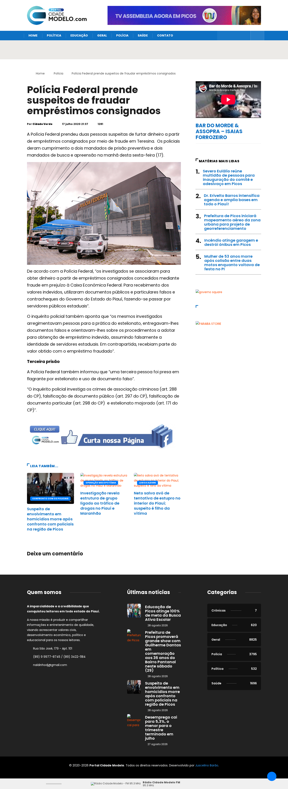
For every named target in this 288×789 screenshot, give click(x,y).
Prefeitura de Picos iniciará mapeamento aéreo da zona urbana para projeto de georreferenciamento (232, 222)
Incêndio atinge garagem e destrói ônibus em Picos (231, 242)
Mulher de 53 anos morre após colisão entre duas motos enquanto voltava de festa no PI (232, 263)
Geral (102, 35)
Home (33, 35)
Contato (165, 35)
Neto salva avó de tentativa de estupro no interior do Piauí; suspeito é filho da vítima (157, 503)
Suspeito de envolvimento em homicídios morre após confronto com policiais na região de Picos (50, 519)
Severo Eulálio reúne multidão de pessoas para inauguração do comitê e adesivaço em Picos (229, 177)
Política (54, 35)
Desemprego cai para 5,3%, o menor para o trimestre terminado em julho (161, 728)
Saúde (143, 35)
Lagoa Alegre (147, 482)
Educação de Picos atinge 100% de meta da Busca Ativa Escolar (163, 613)
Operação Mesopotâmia (101, 482)
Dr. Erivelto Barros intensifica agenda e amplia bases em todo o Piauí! (232, 200)
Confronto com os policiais (50, 498)
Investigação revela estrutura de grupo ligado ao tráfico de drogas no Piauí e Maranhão (100, 503)
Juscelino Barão (206, 765)
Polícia (122, 35)
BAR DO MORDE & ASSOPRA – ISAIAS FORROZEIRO (219, 131)
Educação (79, 35)
